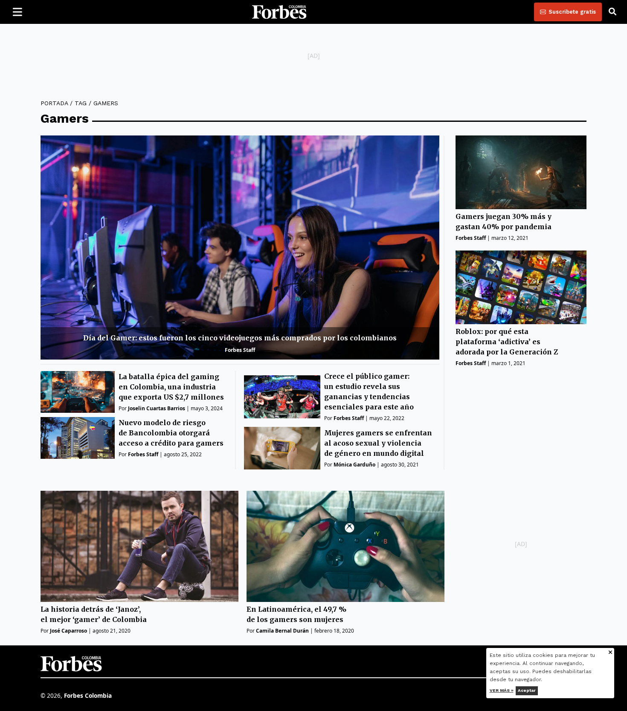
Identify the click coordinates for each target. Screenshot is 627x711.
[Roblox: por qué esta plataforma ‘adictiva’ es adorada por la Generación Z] (521, 287)
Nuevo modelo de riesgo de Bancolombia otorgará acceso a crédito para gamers (171, 432)
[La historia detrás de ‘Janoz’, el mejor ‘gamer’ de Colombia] (139, 546)
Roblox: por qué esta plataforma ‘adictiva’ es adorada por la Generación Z (507, 341)
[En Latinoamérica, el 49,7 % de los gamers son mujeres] (345, 546)
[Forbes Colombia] (279, 12)
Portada (54, 103)
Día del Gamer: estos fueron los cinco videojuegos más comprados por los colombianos (240, 338)
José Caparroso (68, 630)
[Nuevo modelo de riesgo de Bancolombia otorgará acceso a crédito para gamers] (78, 438)
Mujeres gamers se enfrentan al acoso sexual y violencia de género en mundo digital (378, 443)
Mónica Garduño (354, 464)
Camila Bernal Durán (282, 630)
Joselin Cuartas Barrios (156, 408)
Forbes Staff (240, 350)
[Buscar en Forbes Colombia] (612, 12)
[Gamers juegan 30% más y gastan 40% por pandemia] (521, 172)
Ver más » (502, 690)
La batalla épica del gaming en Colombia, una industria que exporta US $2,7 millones (171, 386)
